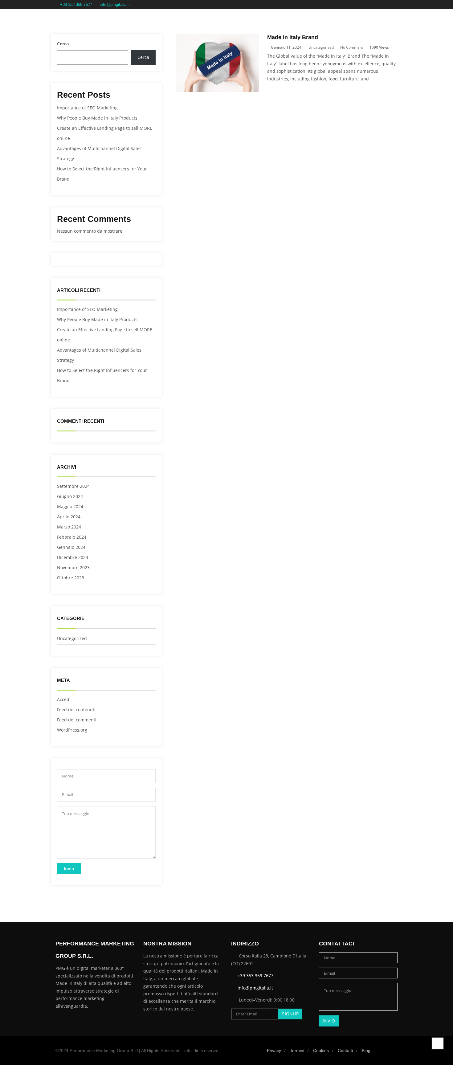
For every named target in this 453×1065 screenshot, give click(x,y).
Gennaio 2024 (71, 547)
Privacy (274, 1050)
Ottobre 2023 (70, 578)
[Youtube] (396, 4)
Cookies (321, 1050)
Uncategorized (72, 638)
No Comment (351, 47)
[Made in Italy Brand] (217, 37)
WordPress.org (72, 730)
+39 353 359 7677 (76, 4)
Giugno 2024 (70, 496)
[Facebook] (378, 4)
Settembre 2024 (73, 486)
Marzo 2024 (69, 527)
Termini (297, 1050)
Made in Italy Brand (292, 37)
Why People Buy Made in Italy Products (97, 118)
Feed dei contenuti (76, 709)
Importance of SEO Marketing (87, 108)
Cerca (63, 44)
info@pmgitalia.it (115, 4)
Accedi (64, 699)
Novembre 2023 (73, 567)
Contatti (345, 1050)
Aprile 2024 (68, 517)
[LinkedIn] (387, 4)
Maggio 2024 (70, 506)
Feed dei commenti (76, 720)
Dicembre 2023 (72, 557)
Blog (366, 1050)
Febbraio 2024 (71, 537)
